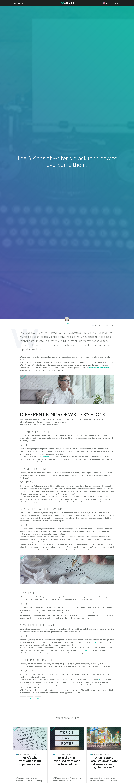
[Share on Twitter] (30, 699)
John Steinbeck (44, 456)
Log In (117, 3)
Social (20, 3)
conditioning (83, 650)
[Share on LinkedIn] (38, 699)
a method (102, 679)
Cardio (96, 642)
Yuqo (67, 3)
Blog (14, 3)
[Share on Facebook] (23, 699)
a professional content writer (100, 367)
